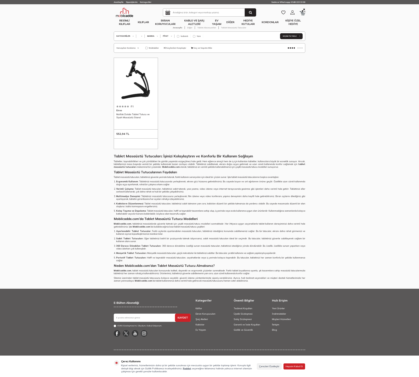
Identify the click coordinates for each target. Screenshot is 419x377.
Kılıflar (143, 22)
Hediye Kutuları (248, 22)
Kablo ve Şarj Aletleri (194, 22)
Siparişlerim (131, 2)
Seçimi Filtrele (290, 36)
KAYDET (183, 317)
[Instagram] (144, 333)
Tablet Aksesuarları (206, 27)
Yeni (198, 36)
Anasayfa (177, 27)
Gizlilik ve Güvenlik (243, 329)
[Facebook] (117, 333)
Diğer (230, 22)
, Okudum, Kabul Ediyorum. (140, 325)
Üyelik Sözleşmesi (243, 313)
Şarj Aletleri (202, 319)
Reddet (187, 368)
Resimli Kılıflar (124, 22)
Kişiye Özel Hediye (293, 22)
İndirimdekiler (279, 313)
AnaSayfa (118, 2)
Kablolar (200, 324)
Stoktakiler (154, 48)
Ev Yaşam (216, 22)
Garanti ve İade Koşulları (247, 324)
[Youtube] (135, 333)
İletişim (275, 324)
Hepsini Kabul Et (294, 366)
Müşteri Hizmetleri (281, 319)
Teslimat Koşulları (243, 308)
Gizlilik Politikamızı (154, 368)
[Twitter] (126, 333)
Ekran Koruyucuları (165, 22)
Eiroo (119, 110)
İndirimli (184, 36)
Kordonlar (270, 22)
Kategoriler (145, 2)
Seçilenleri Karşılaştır (176, 48)
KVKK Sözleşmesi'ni (127, 325)
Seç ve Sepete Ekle (202, 48)
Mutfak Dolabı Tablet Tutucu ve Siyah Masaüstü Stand (133, 116)
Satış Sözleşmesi (243, 319)
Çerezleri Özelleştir (269, 366)
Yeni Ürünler (278, 308)
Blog (274, 329)
